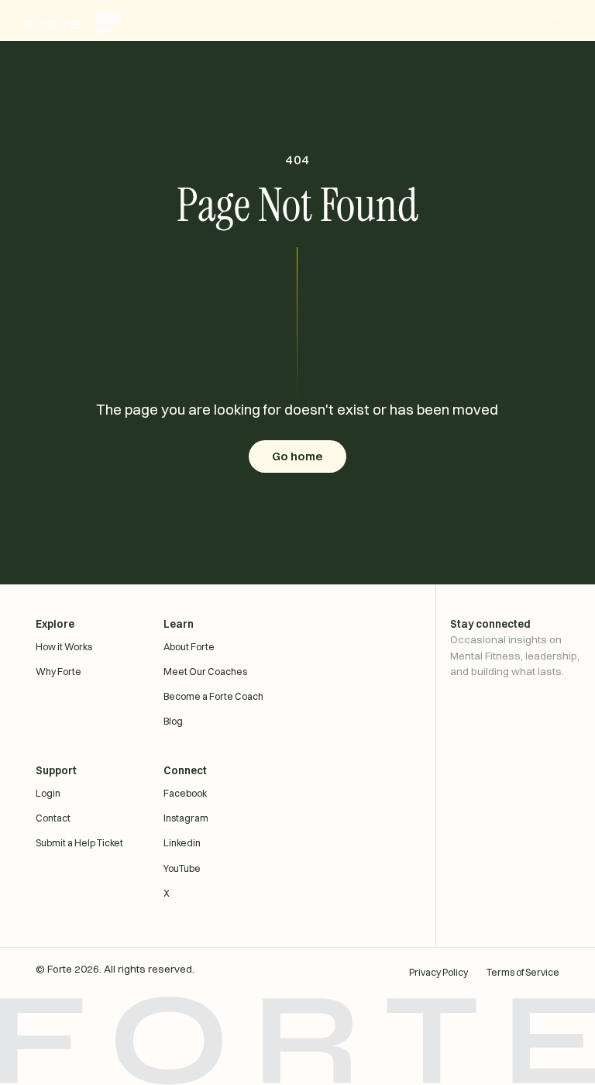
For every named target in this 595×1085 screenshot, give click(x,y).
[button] (554, 24)
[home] (80, 24)
